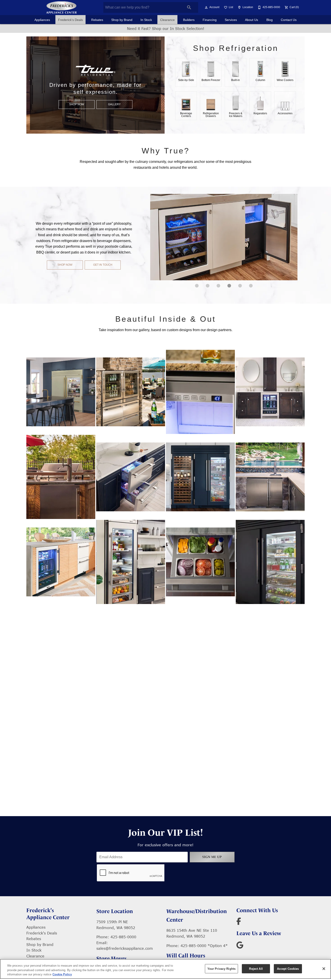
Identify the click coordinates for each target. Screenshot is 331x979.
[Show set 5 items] (251, 285)
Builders (189, 20)
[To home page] (61, 7)
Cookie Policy (62, 974)
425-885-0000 (123, 937)
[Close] (324, 969)
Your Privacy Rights (221, 968)
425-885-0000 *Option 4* (204, 946)
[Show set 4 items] (240, 285)
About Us (251, 20)
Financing (210, 20)
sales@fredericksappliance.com (124, 948)
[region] (165, 969)
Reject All (256, 968)
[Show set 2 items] (218, 285)
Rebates (97, 20)
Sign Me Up (212, 857)
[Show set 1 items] (207, 285)
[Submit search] (189, 7)
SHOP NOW (76, 104)
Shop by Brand (121, 20)
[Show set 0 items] (197, 285)
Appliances (42, 20)
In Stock (146, 20)
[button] (206, 7)
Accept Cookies (288, 968)
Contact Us (289, 20)
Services (231, 20)
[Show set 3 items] (229, 285)
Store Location (114, 911)
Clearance (167, 20)
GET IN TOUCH (102, 264)
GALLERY (114, 104)
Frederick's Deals (70, 20)
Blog (269, 20)
